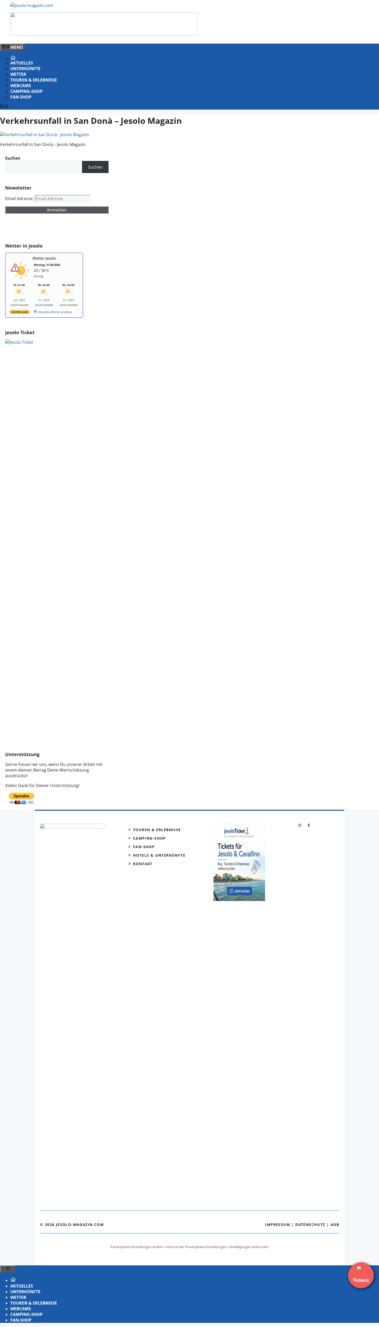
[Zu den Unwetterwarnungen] (21, 281)
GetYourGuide (43, 228)
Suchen (95, 167)
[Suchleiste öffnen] (4, 107)
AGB (335, 1224)
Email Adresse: (20, 198)
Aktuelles (21, 63)
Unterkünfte (25, 68)
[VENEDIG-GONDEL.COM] (104, 34)
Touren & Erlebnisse (33, 80)
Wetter (18, 74)
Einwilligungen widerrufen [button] (249, 1246)
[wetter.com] (19, 313)
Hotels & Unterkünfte (159, 855)
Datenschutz (310, 1224)
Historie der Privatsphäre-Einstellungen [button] (196, 1246)
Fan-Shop (20, 97)
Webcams (20, 85)
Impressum (277, 1224)
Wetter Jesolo (44, 258)
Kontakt (143, 863)
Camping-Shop (26, 91)
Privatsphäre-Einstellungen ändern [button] (136, 1246)
